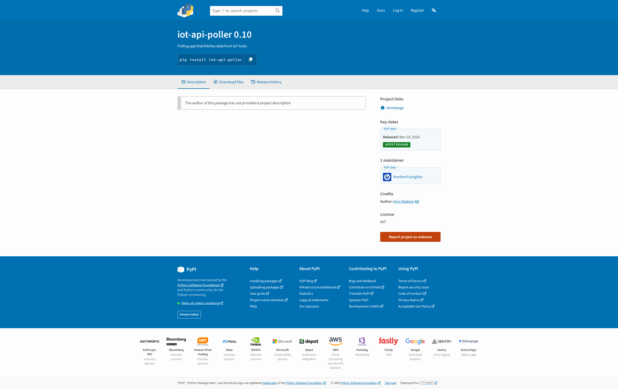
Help (365, 10)
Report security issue (413, 287)
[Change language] (434, 10)
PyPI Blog (306, 281)
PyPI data (390, 129)
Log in (398, 10)
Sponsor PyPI (358, 300)
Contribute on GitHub (364, 287)
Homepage (395, 108)
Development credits (364, 306)
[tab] (193, 82)
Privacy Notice (409, 300)
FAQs (253, 306)
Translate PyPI (359, 293)
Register (417, 10)
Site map (390, 383)
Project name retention (267, 300)
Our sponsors (309, 306)
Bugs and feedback (362, 281)
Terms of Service (410, 281)
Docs (381, 10)
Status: (200, 303)
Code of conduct (410, 293)
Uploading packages (264, 287)
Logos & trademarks (313, 300)
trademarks (269, 383)
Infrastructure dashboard (317, 287)
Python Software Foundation (198, 285)
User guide (257, 293)
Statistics (306, 293)
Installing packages (264, 281)
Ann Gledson (403, 201)
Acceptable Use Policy (414, 306)
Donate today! (189, 314)
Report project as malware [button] (410, 237)
